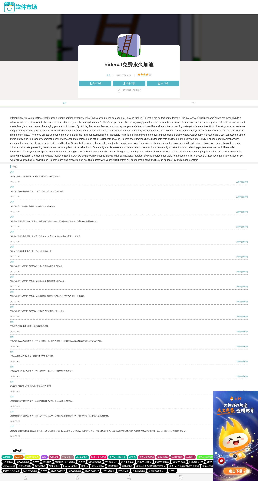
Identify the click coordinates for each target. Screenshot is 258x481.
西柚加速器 (127, 466)
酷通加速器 (54, 466)
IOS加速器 (8, 461)
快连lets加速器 (162, 461)
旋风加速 (54, 457)
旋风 (44, 457)
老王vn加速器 (25, 466)
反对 (244, 182)
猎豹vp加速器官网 (210, 466)
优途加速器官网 (146, 457)
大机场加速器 (127, 461)
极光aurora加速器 (11, 470)
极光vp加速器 (179, 461)
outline (36, 461)
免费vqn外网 (9, 466)
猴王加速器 (40, 466)
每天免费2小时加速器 (65, 461)
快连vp (84, 466)
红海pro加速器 (30, 470)
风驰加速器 (163, 457)
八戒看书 (190, 457)
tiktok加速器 (81, 457)
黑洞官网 (47, 461)
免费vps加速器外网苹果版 (210, 457)
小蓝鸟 (132, 457)
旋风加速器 (177, 457)
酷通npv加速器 (144, 461)
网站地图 (7, 457)
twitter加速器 (109, 470)
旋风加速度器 (32, 457)
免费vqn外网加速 (118, 457)
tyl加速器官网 (111, 461)
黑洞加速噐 (113, 466)
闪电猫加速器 (138, 470)
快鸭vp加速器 (97, 466)
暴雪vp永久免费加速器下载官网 (151, 466)
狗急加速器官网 (98, 457)
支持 (238, 182)
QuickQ (18, 457)
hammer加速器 (70, 466)
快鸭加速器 (123, 470)
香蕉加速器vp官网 (157, 470)
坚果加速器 (67, 457)
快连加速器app (196, 461)
